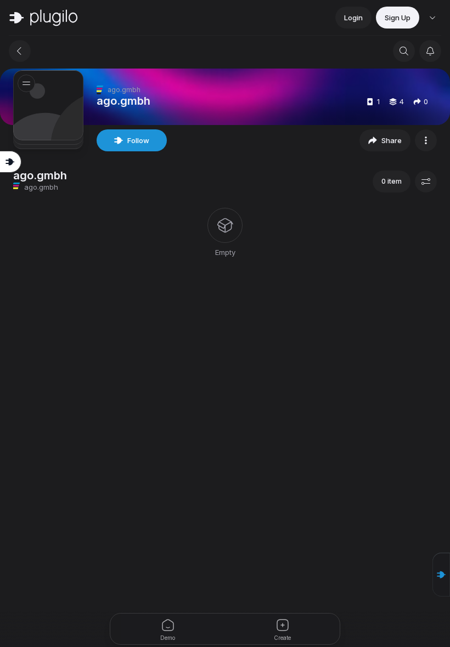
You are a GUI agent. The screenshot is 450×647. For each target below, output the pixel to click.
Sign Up (397, 17)
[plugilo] (43, 17)
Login (353, 17)
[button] (441, 575)
